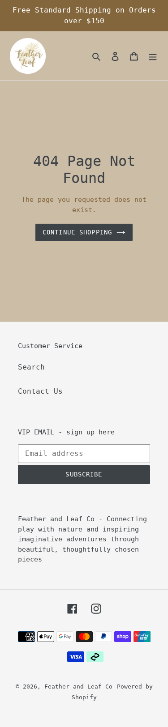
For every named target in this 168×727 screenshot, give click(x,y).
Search (31, 367)
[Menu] (152, 56)
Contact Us (40, 391)
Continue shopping (77, 232)
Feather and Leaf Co (78, 686)
